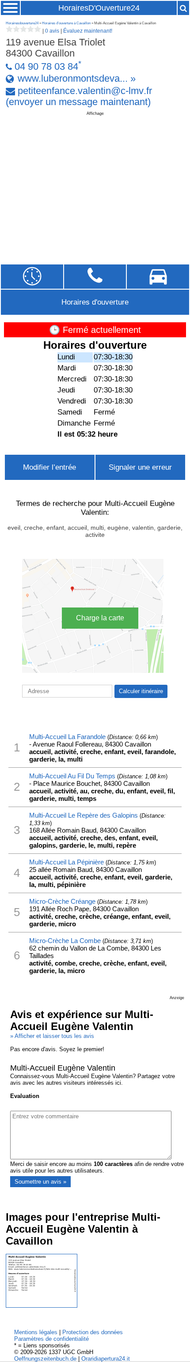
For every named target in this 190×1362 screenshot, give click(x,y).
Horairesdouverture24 (22, 23)
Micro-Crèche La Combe (65, 940)
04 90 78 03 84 (46, 66)
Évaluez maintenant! (87, 31)
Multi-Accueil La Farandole (67, 736)
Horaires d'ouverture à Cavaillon (66, 23)
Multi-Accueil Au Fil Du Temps (72, 776)
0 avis (52, 31)
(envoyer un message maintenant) (78, 102)
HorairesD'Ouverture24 (99, 8)
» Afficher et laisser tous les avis (52, 1036)
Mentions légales (35, 1332)
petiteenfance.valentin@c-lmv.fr (85, 91)
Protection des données (92, 1332)
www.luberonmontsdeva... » (77, 78)
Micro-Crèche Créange (62, 901)
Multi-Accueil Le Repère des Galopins (83, 815)
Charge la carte (100, 618)
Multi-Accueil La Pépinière (66, 862)
